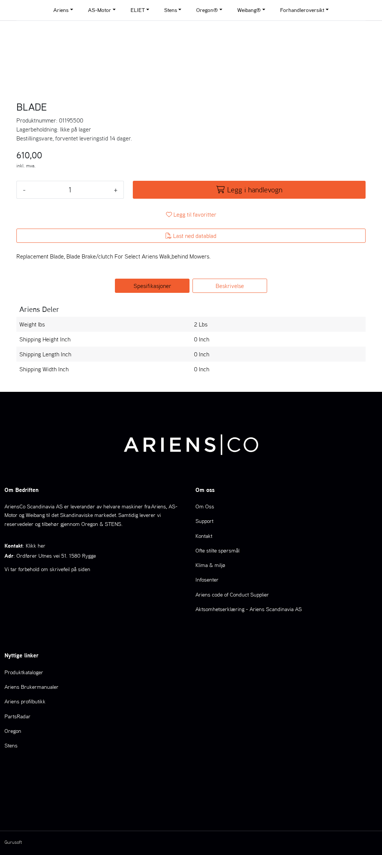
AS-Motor (99, 10)
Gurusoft (13, 842)
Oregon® (207, 10)
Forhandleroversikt (302, 10)
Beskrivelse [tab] (230, 285)
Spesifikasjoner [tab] (152, 285)
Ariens (61, 10)
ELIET (138, 10)
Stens (170, 10)
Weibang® (249, 10)
